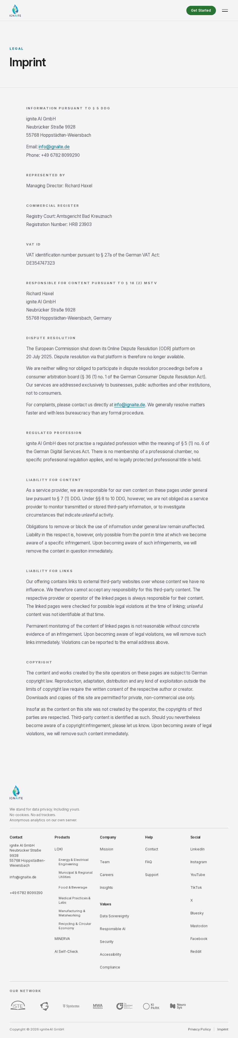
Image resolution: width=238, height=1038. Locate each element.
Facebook (199, 938)
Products (62, 837)
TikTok (196, 887)
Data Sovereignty (114, 916)
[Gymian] (44, 1006)
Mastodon (199, 926)
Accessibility (110, 954)
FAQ (148, 862)
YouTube (197, 875)
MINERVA (62, 938)
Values (105, 904)
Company (108, 837)
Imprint (222, 1029)
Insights (106, 887)
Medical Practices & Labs (75, 900)
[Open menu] (225, 10)
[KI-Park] (151, 1006)
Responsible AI (112, 929)
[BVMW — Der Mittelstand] (124, 1006)
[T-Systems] (71, 1006)
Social (195, 837)
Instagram (198, 862)
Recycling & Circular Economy (75, 926)
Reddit (195, 951)
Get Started (201, 10)
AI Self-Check (66, 951)
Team (105, 862)
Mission (106, 849)
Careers (106, 875)
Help (149, 837)
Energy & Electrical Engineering (74, 862)
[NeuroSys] (178, 1006)
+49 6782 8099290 (26, 893)
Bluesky (197, 913)
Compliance (110, 967)
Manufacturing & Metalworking (72, 913)
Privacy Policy (199, 1029)
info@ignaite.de (54, 146)
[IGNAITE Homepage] (15, 10)
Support (151, 875)
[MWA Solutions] (98, 1006)
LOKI (59, 849)
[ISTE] (18, 1006)
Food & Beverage (73, 887)
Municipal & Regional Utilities (76, 874)
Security (106, 941)
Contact (16, 837)
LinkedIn (197, 849)
